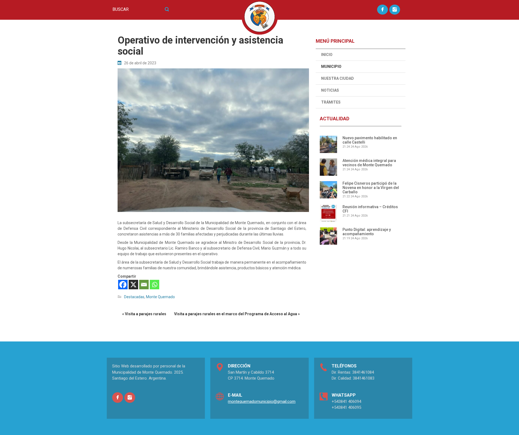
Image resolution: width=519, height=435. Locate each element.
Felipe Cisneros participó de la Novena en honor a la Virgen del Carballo (370, 187)
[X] (133, 284)
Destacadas (134, 297)
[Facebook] (123, 284)
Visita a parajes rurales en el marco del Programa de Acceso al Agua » (237, 314)
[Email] (144, 284)
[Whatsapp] (154, 284)
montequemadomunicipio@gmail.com (261, 401)
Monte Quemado (160, 297)
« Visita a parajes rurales (144, 314)
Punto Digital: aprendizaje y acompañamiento (366, 231)
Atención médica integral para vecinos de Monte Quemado (369, 162)
